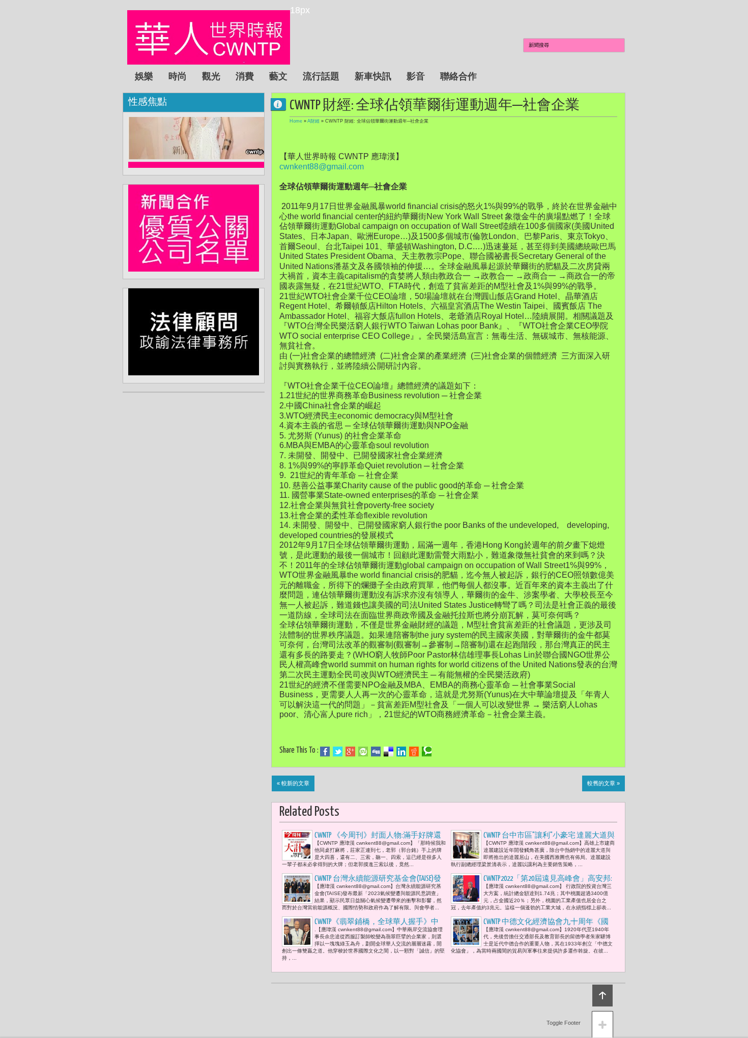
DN (282, 104)
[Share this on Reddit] (414, 752)
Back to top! (602, 995)
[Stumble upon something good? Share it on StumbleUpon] (363, 752)
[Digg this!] (376, 752)
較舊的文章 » (603, 783)
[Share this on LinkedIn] (401, 752)
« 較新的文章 (293, 783)
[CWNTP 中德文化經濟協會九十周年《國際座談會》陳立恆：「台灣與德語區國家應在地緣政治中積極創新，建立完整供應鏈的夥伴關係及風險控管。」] (466, 931)
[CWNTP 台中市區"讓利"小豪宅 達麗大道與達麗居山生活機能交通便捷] (466, 845)
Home (296, 121)
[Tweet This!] (337, 752)
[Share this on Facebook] (325, 752)
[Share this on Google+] (350, 752)
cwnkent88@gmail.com (321, 166)
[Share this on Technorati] (426, 752)
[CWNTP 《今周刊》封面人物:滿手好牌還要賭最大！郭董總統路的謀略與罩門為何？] (297, 845)
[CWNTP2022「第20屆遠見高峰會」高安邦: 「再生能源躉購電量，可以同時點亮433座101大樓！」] (466, 888)
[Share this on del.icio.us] (388, 752)
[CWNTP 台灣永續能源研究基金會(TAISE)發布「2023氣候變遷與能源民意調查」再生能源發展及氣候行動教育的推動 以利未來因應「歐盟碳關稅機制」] (297, 888)
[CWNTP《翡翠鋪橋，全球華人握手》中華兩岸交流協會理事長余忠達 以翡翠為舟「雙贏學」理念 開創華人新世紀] (297, 931)
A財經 (313, 121)
